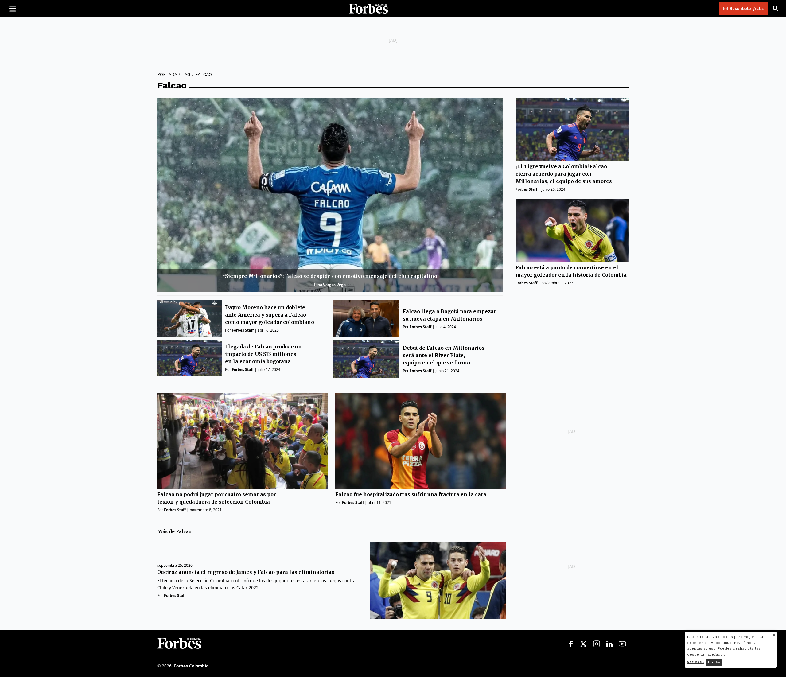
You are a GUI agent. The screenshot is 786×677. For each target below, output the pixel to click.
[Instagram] (596, 644)
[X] (583, 644)
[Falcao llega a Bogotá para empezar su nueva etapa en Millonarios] (366, 318)
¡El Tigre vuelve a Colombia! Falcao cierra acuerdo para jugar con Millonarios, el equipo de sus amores (564, 174)
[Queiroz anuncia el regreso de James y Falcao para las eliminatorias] (438, 580)
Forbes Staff (243, 330)
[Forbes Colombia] (368, 9)
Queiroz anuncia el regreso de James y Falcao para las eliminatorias (245, 572)
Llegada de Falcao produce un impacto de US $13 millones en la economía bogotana (263, 354)
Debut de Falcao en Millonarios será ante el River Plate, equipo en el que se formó (443, 355)
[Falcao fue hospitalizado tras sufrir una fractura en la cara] (420, 441)
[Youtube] (622, 644)
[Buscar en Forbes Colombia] (775, 9)
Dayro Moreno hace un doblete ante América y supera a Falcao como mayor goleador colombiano (269, 314)
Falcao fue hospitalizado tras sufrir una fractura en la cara (410, 494)
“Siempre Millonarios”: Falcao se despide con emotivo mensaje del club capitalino (329, 276)
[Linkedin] (609, 644)
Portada (167, 74)
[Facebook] (570, 644)
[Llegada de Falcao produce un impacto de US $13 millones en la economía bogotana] (189, 358)
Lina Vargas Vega (330, 284)
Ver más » (695, 662)
